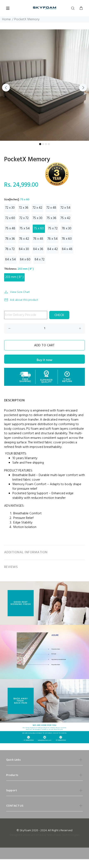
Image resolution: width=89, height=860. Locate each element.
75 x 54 (24, 228)
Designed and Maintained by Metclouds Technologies (44, 835)
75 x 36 (51, 218)
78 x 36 (10, 239)
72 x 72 (24, 218)
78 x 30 (66, 228)
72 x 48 (51, 207)
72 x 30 (10, 207)
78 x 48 (38, 239)
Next (83, 87)
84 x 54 (10, 259)
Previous (6, 87)
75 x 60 (39, 228)
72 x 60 (10, 218)
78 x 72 (10, 249)
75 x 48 (10, 228)
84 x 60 (25, 259)
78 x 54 (52, 239)
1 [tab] (40, 144)
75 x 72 (53, 228)
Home (6, 19)
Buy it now (44, 360)
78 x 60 (67, 239)
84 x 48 (67, 249)
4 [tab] (49, 144)
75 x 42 (65, 218)
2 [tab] (43, 144)
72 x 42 (37, 207)
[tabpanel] (44, 85)
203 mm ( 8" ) (14, 277)
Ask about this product (24, 300)
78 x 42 (24, 239)
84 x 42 (52, 249)
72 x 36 (23, 207)
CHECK (59, 315)
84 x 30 (24, 249)
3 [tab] (46, 144)
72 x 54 (65, 207)
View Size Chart (20, 292)
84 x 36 (38, 249)
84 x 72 (39, 259)
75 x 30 (37, 218)
